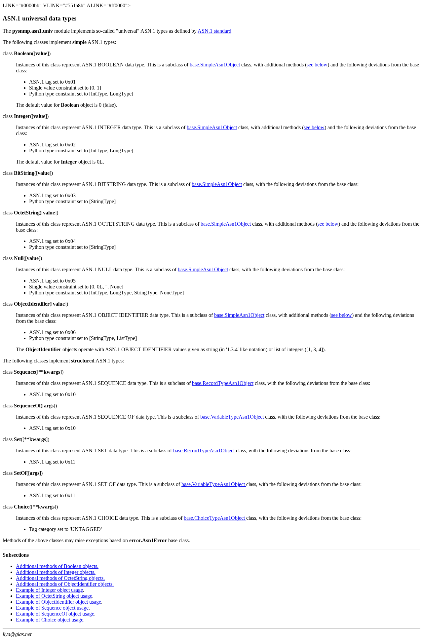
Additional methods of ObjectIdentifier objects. (65, 584)
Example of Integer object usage (49, 590)
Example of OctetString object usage (54, 596)
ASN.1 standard (214, 31)
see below (317, 64)
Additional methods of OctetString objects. (60, 578)
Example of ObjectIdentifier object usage (58, 602)
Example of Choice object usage (49, 619)
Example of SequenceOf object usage (55, 614)
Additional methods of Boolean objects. (57, 566)
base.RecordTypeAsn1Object (222, 383)
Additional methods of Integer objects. (56, 572)
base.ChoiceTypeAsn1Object (215, 518)
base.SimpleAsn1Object (215, 64)
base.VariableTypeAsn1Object (232, 417)
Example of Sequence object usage (52, 608)
